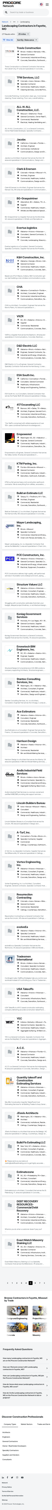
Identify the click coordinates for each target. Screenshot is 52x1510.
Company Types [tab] (10, 1424)
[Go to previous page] (8, 1283)
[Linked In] (3, 1478)
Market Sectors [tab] (26, 1424)
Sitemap (4, 1500)
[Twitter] (12, 1478)
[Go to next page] (44, 1283)
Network (8, 6)
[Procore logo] (12, 3)
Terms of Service (7, 1491)
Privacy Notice (7, 1487)
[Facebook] (7, 1477)
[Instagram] (17, 1477)
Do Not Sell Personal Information (12, 1496)
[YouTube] (22, 1478)
